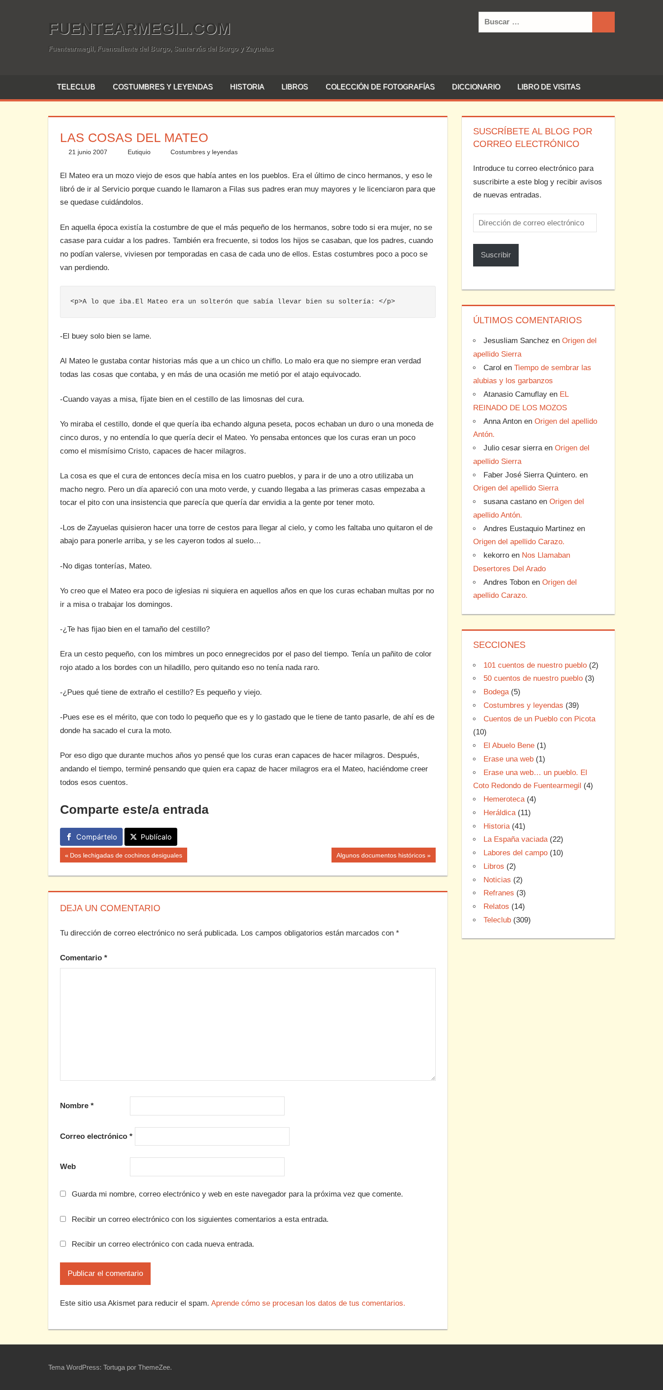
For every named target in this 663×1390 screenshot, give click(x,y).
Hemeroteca (504, 799)
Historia (247, 87)
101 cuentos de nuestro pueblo (535, 665)
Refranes (498, 893)
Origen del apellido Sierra (515, 488)
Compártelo (96, 836)
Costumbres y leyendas (163, 87)
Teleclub (76, 87)
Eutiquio (139, 152)
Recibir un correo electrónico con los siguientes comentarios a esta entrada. (200, 1219)
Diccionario (476, 87)
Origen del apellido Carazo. (519, 541)
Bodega (496, 692)
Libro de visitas (548, 87)
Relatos (496, 906)
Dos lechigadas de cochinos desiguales (125, 856)
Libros (294, 87)
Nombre (77, 1105)
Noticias (497, 880)
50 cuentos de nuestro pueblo (533, 678)
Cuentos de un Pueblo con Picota (539, 719)
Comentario (83, 958)
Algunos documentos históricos (380, 856)
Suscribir (496, 255)
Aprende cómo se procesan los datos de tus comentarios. (308, 1303)
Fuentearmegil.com (139, 28)
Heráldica (499, 812)
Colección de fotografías (380, 87)
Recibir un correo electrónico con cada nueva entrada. (163, 1244)
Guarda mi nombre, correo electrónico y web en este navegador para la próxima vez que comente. (237, 1194)
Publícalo (156, 836)
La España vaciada (515, 839)
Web (68, 1166)
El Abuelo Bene (508, 745)
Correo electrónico (96, 1136)
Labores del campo (515, 853)
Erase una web (508, 759)
